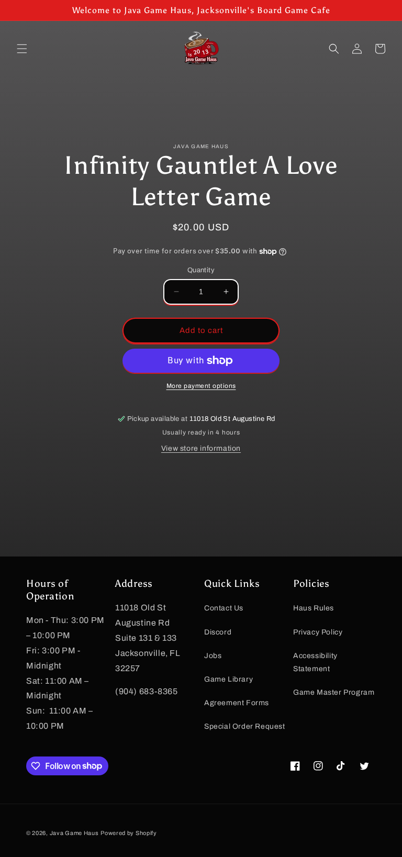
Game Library (228, 679)
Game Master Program (333, 692)
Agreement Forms (236, 703)
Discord (217, 632)
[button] (22, 48)
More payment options (201, 385)
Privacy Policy (317, 632)
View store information (201, 448)
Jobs (212, 656)
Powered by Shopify (128, 833)
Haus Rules (313, 608)
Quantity (201, 270)
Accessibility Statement (315, 662)
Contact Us (223, 608)
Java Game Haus (74, 833)
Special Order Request (244, 726)
